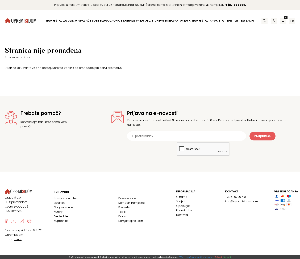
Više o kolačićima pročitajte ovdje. (196, 257)
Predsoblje (144, 21)
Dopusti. (227, 257)
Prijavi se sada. (235, 5)
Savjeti (180, 201)
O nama (181, 197)
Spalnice (59, 203)
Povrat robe (184, 210)
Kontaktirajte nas (31, 122)
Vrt (237, 21)
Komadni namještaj (131, 203)
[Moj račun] (274, 21)
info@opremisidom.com (241, 201)
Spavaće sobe (88, 21)
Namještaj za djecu (61, 21)
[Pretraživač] (264, 21)
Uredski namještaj (194, 21)
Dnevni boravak (166, 21)
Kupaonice (61, 221)
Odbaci (218, 257)
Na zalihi (247, 21)
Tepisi (229, 21)
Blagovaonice (111, 21)
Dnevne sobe (127, 198)
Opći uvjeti (183, 206)
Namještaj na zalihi (130, 221)
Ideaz (18, 239)
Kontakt (232, 191)
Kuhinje (129, 21)
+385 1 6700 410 (235, 197)
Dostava (182, 215)
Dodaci (123, 216)
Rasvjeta (217, 21)
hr (292, 21)
